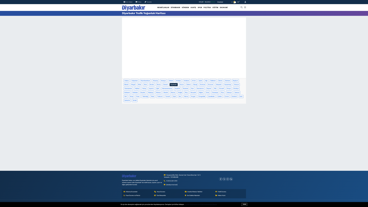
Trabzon (160, 96)
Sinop (131, 96)
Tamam (244, 204)
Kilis (215, 88)
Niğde (201, 92)
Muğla (180, 92)
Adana (126, 80)
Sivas (137, 96)
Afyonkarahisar (145, 80)
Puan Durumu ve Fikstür (133, 195)
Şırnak (135, 100)
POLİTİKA (207, 7)
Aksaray (155, 80)
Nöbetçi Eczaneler (132, 191)
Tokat (152, 96)
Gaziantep (227, 84)
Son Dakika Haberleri (193, 195)
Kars (192, 88)
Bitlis (139, 84)
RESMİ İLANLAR (163, 7)
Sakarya (229, 92)
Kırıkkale (135, 92)
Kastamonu (200, 88)
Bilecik (126, 84)
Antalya (178, 80)
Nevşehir (193, 92)
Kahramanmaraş (167, 88)
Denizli (165, 84)
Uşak (174, 96)
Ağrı (206, 80)
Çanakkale (211, 96)
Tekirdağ (145, 96)
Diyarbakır (174, 84)
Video (139, 2)
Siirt (125, 96)
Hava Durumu (161, 191)
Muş (186, 92)
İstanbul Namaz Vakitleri (194, 191)
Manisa (158, 92)
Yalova (186, 96)
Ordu (207, 92)
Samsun (237, 92)
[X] (224, 179)
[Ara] (241, 7)
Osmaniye (215, 92)
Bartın (220, 80)
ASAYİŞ (193, 7)
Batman (227, 80)
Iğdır (157, 88)
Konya (229, 88)
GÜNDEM (185, 7)
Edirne (189, 84)
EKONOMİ (224, 7)
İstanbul (234, 96)
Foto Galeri (128, 2)
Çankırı (220, 96)
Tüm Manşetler (161, 195)
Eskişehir (218, 84)
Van (180, 96)
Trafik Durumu (222, 191)
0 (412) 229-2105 (171, 181)
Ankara (171, 80)
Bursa (159, 84)
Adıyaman (135, 80)
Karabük (177, 88)
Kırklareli (127, 92)
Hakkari (137, 88)
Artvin (194, 80)
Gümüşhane (128, 88)
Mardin (166, 92)
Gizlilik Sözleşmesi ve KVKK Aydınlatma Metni (201, 204)
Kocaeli (221, 88)
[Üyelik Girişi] (244, 2)
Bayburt (235, 80)
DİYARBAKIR (175, 7)
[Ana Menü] (245, 7)
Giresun (236, 84)
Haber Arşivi (221, 195)
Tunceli (167, 96)
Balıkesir (213, 80)
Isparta (151, 88)
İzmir (241, 96)
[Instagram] (227, 179)
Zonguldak (201, 96)
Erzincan (202, 84)
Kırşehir (143, 92)
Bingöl (133, 84)
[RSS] (231, 179)
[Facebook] (220, 179)
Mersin (173, 92)
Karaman (185, 88)
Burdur (152, 84)
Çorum (227, 96)
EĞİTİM (215, 7)
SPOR (200, 7)
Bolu (145, 84)
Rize (222, 92)
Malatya (150, 92)
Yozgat (193, 96)
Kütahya (236, 88)
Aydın (200, 80)
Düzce (182, 84)
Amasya (163, 80)
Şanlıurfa (127, 100)
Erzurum (210, 84)
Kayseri (209, 88)
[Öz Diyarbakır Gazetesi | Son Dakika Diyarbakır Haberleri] (133, 7)
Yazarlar (149, 2)
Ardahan (186, 80)
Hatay (144, 88)
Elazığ (195, 84)
